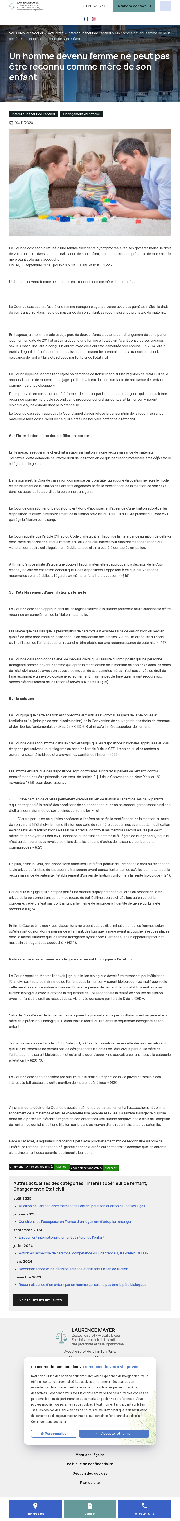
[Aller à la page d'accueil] (43, 6)
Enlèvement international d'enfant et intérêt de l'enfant (61, 1237)
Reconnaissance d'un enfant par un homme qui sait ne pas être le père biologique (83, 1284)
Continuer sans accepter (48, 1421)
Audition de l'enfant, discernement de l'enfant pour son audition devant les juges (82, 1206)
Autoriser (61, 1166)
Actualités (55, 33)
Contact (90, 1513)
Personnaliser (56, 1434)
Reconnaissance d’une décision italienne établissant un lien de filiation (73, 1269)
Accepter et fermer (116, 1433)
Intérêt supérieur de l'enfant (89, 33)
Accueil (37, 33)
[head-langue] (86, 18)
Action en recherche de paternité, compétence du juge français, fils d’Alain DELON (83, 1253)
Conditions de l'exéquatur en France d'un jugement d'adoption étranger (75, 1221)
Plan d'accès (35, 1513)
